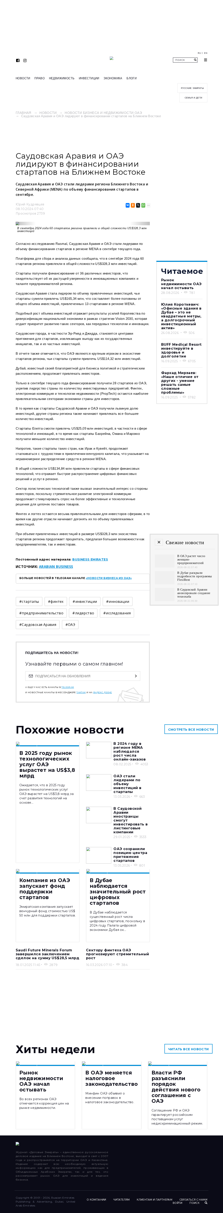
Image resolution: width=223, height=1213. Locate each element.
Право (39, 78)
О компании (96, 1199)
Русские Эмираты (192, 88)
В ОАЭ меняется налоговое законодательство (111, 1078)
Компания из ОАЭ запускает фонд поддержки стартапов (44, 888)
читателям (121, 1199)
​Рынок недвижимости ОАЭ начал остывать (181, 284)
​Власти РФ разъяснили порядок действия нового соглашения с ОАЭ (176, 1087)
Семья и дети (193, 98)
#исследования (117, 613)
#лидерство (83, 613)
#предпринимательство (41, 613)
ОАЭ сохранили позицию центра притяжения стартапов (130, 855)
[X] (137, 205)
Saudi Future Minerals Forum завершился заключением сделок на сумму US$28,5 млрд (47, 954)
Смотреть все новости (191, 730)
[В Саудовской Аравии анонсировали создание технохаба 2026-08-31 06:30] (164, 600)
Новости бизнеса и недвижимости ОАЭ (103, 113)
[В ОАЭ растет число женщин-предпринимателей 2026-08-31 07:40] (164, 566)
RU (199, 53)
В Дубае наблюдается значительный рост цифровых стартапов (118, 891)
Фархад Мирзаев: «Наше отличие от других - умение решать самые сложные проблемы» (179, 383)
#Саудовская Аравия (37, 624)
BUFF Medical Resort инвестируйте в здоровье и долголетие (181, 350)
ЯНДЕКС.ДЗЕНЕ (102, 692)
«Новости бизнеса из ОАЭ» (109, 578)
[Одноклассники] (132, 205)
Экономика (112, 78)
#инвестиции (85, 601)
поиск (194, 1203)
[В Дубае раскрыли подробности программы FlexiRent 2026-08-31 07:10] (164, 583)
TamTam (81, 692)
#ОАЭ (70, 624)
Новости (23, 78)
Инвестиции (89, 78)
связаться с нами (193, 1199)
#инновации (117, 601)
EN (205, 53)
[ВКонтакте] (127, 205)
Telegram (67, 687)
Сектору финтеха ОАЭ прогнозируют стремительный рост (117, 954)
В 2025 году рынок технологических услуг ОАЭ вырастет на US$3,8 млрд (47, 764)
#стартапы (29, 601)
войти (177, 1203)
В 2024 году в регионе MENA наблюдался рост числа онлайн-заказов (129, 751)
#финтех (56, 601)
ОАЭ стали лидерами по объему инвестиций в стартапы (127, 784)
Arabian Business (56, 566)
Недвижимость (62, 78)
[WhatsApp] (143, 205)
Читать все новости (188, 1049)
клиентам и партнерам (154, 1199)
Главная (23, 113)
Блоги (132, 78)
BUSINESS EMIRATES (90, 559)
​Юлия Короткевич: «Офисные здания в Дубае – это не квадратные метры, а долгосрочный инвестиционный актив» (181, 316)
